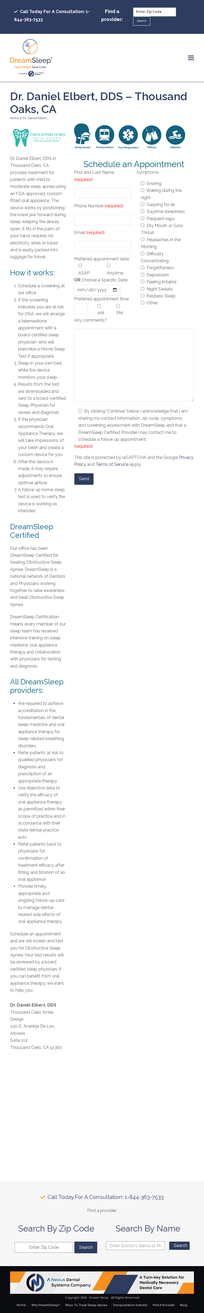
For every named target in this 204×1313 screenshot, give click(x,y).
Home (21, 1305)
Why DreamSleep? (45, 1305)
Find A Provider (164, 1305)
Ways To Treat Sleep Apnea (86, 1305)
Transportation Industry (130, 1305)
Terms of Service (112, 464)
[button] (191, 58)
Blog (183, 1305)
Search (180, 1245)
